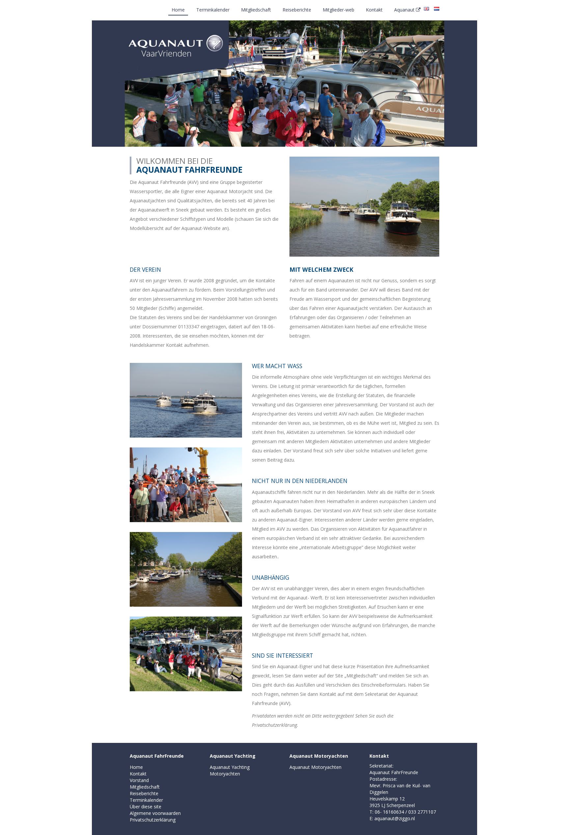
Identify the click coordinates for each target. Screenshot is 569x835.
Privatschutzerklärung (153, 820)
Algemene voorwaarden (155, 813)
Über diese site (145, 806)
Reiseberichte (297, 10)
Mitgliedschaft (256, 10)
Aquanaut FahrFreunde (157, 756)
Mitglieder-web (338, 10)
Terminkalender (213, 10)
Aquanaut (405, 10)
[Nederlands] (436, 8)
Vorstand (139, 780)
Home (178, 10)
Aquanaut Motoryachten (318, 756)
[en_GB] (426, 8)
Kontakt (374, 10)
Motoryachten (225, 774)
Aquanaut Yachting (233, 756)
